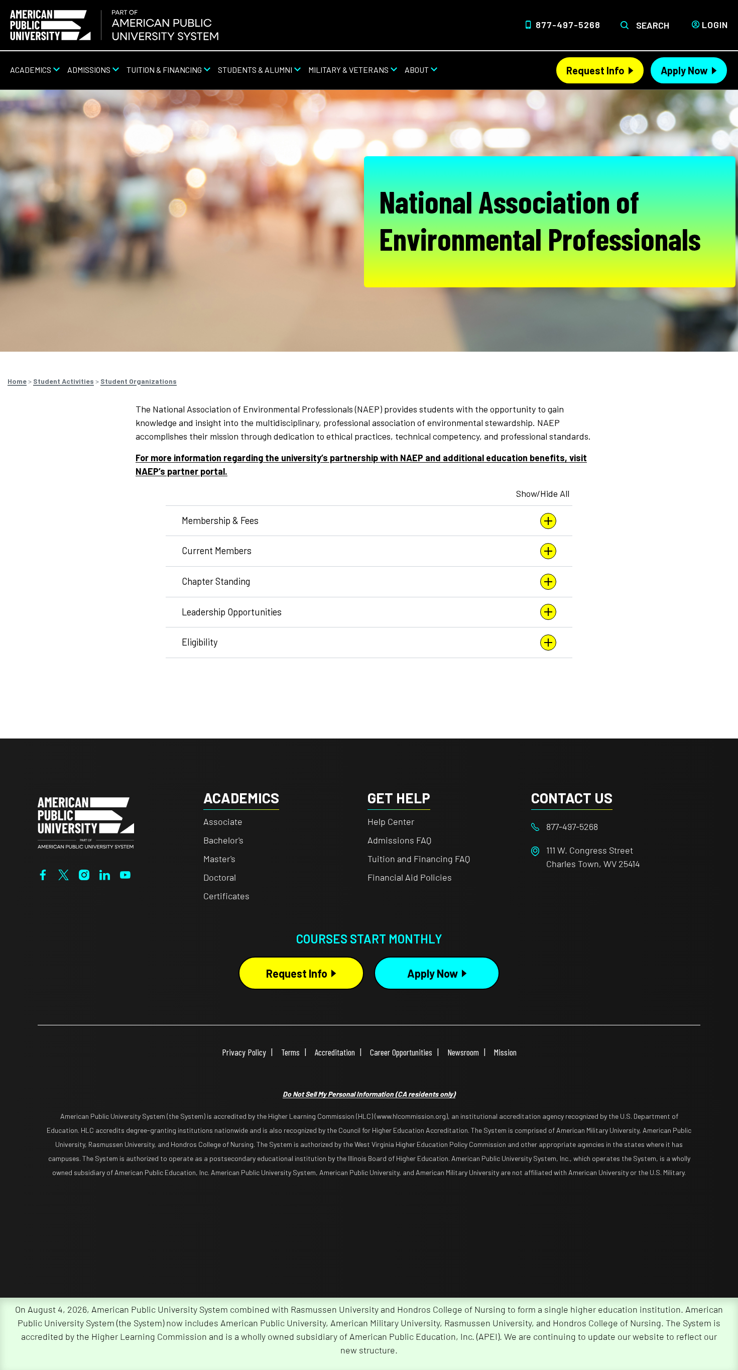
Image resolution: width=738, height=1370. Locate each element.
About (417, 69)
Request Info (595, 70)
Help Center (390, 821)
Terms (290, 1052)
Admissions (88, 69)
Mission (505, 1052)
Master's (219, 858)
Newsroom (463, 1052)
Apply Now (684, 70)
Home (17, 381)
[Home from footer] (86, 821)
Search (652, 25)
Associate (222, 821)
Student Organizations (138, 381)
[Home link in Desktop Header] (114, 25)
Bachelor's (223, 840)
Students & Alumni (255, 69)
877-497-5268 (568, 24)
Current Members (217, 550)
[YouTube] (125, 873)
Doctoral (219, 877)
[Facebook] (43, 873)
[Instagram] (84, 873)
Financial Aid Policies (409, 877)
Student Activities (63, 381)
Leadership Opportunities (232, 611)
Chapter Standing (216, 581)
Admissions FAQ (399, 840)
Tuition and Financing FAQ (418, 858)
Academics (30, 69)
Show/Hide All (542, 493)
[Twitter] (63, 873)
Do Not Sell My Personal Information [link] (369, 1094)
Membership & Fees (220, 520)
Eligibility (199, 642)
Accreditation (335, 1052)
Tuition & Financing (164, 69)
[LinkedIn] (104, 873)
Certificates (226, 895)
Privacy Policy (244, 1052)
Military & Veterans (348, 69)
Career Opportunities (401, 1052)
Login (715, 24)
